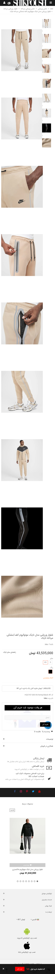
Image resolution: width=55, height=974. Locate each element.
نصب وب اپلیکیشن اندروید (27, 938)
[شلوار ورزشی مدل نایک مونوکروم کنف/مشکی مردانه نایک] (22, 50)
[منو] (50, 3)
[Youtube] (39, 791)
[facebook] (14, 791)
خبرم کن (45, 724)
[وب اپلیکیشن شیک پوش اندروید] (27, 931)
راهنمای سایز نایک (9, 652)
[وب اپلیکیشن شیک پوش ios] (27, 946)
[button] (37, 881)
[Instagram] (20, 791)
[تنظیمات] (4, 3)
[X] (33, 791)
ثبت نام (19, 969)
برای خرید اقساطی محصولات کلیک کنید (30, 773)
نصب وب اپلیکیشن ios (26, 952)
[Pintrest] (27, 791)
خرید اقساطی (38, 766)
